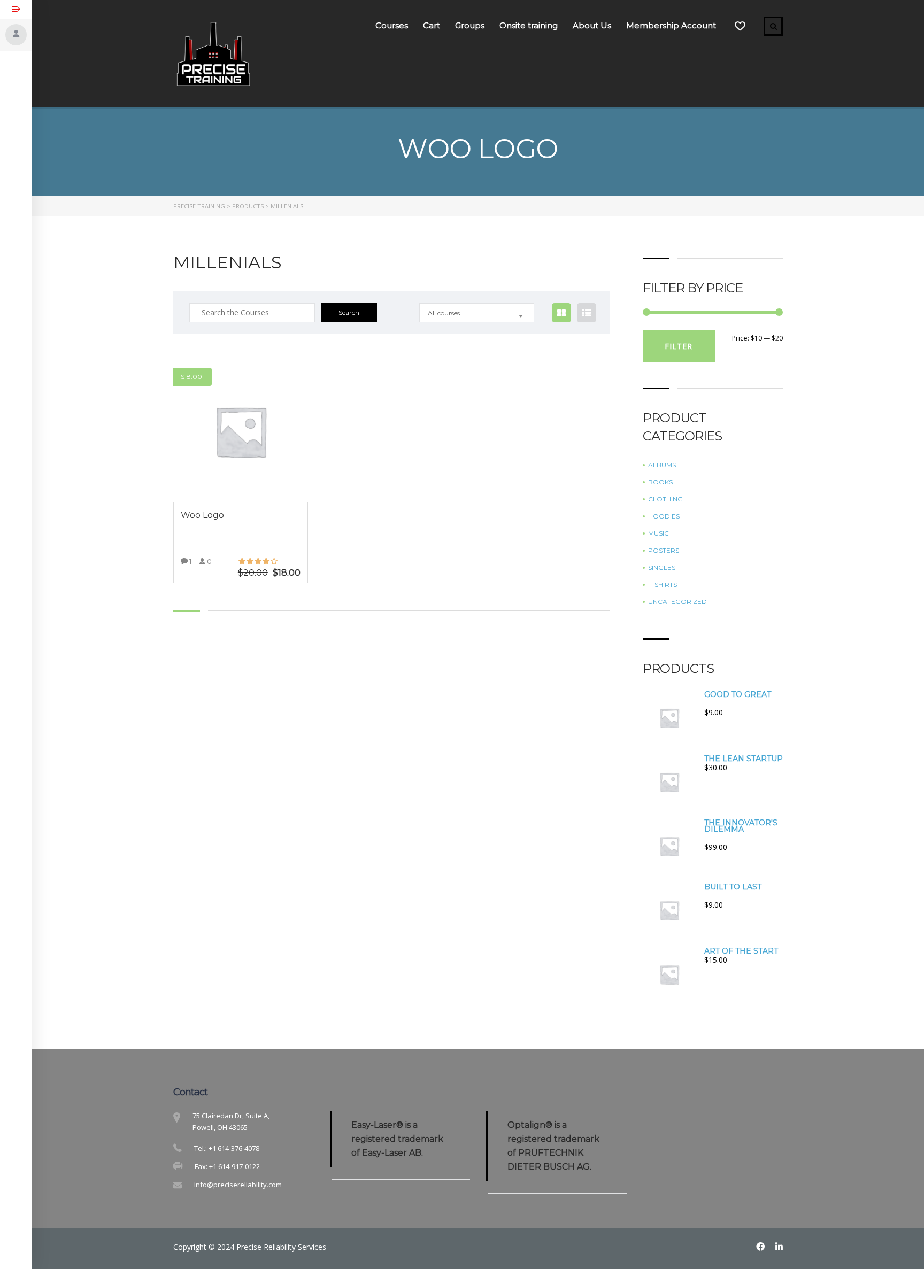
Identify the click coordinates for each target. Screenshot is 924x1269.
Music (658, 533)
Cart (431, 25)
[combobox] (476, 312)
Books (660, 482)
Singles (661, 567)
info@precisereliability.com (238, 1184)
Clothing (665, 499)
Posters (663, 550)
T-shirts (662, 585)
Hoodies (664, 516)
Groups (469, 25)
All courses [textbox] (444, 313)
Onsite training (528, 25)
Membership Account (671, 25)
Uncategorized (677, 602)
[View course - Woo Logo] (240, 431)
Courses (391, 25)
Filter (678, 346)
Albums (662, 465)
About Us (592, 25)
